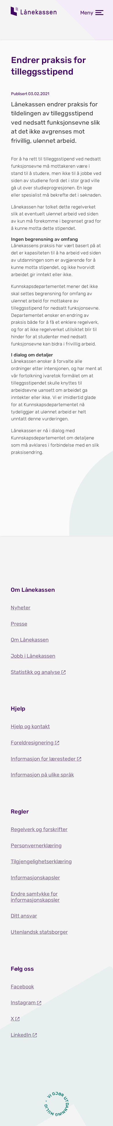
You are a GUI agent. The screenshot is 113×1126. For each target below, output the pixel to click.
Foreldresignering (33, 742)
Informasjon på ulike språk (42, 775)
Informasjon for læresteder (44, 759)
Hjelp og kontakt (30, 726)
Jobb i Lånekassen (33, 656)
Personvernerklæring (36, 845)
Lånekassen (34, 11)
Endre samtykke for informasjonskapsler (35, 897)
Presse (19, 624)
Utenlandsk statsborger (39, 932)
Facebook (22, 986)
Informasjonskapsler (35, 877)
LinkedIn (21, 1035)
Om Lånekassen (30, 640)
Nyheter (20, 607)
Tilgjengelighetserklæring (41, 861)
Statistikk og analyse (36, 672)
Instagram (24, 1002)
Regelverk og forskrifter (39, 829)
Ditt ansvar (24, 916)
